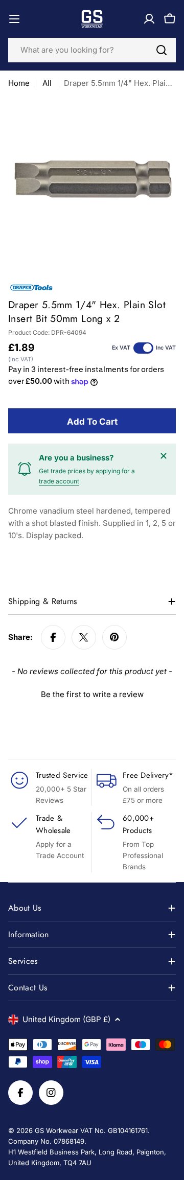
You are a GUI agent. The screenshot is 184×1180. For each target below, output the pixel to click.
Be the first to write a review (92, 694)
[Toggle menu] (14, 19)
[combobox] (92, 50)
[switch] (143, 348)
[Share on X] (84, 637)
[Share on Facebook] (53, 637)
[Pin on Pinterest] (114, 637)
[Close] (163, 456)
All (47, 83)
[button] (92, 693)
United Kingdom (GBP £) (66, 1019)
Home (19, 83)
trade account (59, 481)
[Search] (161, 50)
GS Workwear (56, 1130)
